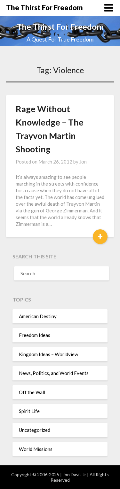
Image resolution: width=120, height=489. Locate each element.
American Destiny (38, 316)
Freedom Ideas (34, 335)
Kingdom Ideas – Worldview (48, 354)
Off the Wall (32, 392)
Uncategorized (34, 430)
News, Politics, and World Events (54, 373)
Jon (83, 161)
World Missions (35, 449)
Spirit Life (29, 411)
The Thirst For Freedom (44, 7)
